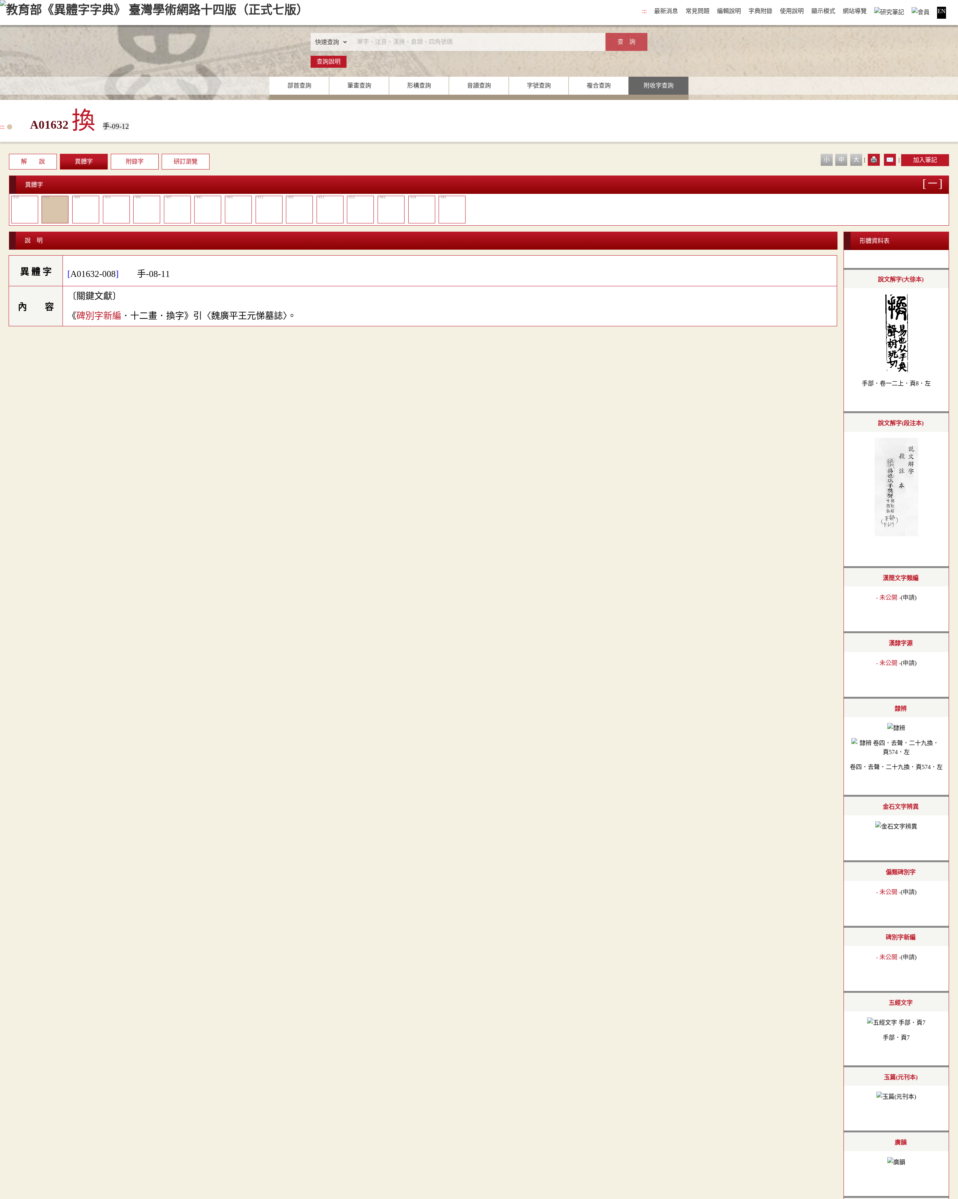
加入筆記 (925, 160)
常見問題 (698, 11)
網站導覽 (855, 11)
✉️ (890, 159)
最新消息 (666, 11)
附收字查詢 (659, 85)
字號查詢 (539, 85)
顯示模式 (823, 11)
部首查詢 (299, 85)
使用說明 (792, 11)
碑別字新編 (98, 316)
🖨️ (874, 159)
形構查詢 (419, 85)
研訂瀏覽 (186, 161)
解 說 (33, 161)
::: (644, 11)
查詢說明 (329, 61)
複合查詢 (599, 85)
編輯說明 (729, 11)
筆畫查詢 (359, 85)
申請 (909, 597)
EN (941, 11)
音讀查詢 (479, 85)
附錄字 (135, 161)
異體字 (84, 161)
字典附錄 (760, 11)
